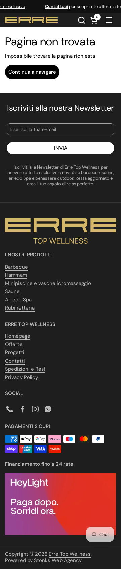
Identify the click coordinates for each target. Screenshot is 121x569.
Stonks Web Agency (58, 560)
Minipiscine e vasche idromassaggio (48, 283)
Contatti (15, 361)
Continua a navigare (32, 71)
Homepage (17, 336)
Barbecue (16, 267)
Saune (12, 291)
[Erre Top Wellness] (31, 20)
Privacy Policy (21, 377)
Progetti (14, 352)
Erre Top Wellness (70, 554)
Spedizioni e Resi (25, 369)
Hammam (16, 275)
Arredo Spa (18, 299)
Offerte (14, 344)
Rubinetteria (20, 307)
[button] (81, 20)
